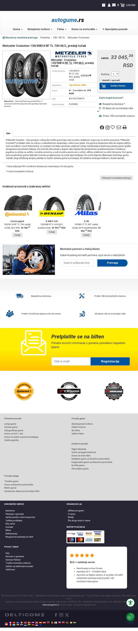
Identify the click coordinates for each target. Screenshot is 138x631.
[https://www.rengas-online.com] (55, 622)
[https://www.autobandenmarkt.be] (51, 622)
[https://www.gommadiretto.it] (21, 622)
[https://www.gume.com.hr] (21, 625)
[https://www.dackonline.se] (17, 622)
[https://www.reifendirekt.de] (6, 622)
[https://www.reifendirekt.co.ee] (25, 625)
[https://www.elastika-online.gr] (14, 625)
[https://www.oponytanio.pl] (6, 625)
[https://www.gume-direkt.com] (48, 622)
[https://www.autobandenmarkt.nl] (33, 622)
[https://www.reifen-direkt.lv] (33, 625)
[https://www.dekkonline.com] (25, 622)
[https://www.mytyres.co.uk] (36, 622)
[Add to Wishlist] (113, 127)
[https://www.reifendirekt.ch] (14, 622)
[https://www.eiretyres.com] (71, 622)
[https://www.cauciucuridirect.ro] (10, 625)
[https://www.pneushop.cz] (59, 622)
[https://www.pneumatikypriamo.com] (63, 622)
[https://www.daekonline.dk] (29, 622)
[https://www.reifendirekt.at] (44, 622)
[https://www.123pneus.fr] (10, 622)
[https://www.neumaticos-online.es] (40, 622)
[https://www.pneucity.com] (67, 622)
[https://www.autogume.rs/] (36, 625)
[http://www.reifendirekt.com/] (40, 625)
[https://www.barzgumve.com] (17, 625)
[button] (130, 602)
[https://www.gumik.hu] (74, 622)
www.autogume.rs (50, 605)
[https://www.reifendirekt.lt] (29, 625)
